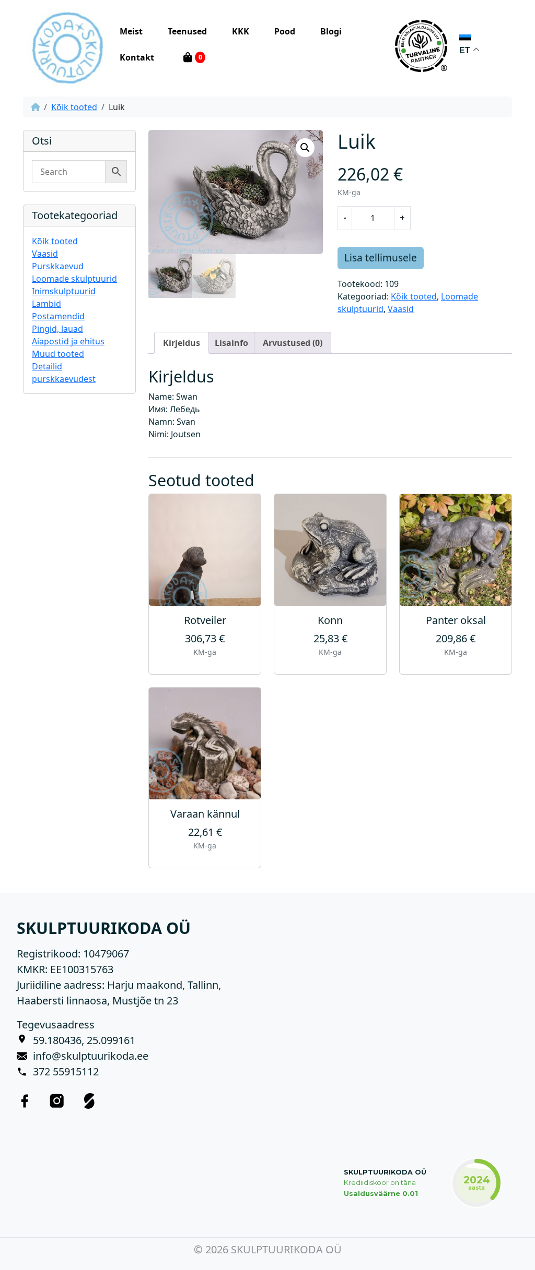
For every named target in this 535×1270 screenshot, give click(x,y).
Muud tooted (58, 354)
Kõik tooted (74, 107)
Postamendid (58, 316)
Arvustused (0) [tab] (292, 343)
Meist (131, 31)
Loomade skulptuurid (74, 278)
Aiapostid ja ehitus (68, 341)
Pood (284, 31)
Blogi (331, 31)
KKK (240, 31)
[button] (305, 147)
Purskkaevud (58, 266)
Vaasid (45, 253)
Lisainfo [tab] (231, 343)
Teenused (187, 31)
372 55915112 (66, 1071)
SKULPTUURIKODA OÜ (385, 1172)
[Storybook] (89, 1100)
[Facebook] (24, 1100)
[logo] (67, 46)
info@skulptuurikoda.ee (90, 1056)
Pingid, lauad (57, 328)
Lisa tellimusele (380, 257)
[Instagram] (57, 1100)
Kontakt (137, 57)
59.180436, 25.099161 (84, 1040)
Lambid (46, 303)
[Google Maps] (25, 1040)
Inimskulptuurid (64, 291)
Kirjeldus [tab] (181, 343)
